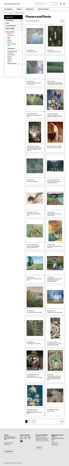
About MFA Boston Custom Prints (58, 438)
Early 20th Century (12, 63)
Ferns (8, 37)
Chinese (9, 58)
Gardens (9, 40)
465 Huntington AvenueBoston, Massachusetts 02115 (9, 438)
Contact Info (54, 443)
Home (5, 13)
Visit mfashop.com (8, 442)
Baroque (9, 56)
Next (62, 21)
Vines (8, 45)
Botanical (9, 33)
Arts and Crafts (11, 54)
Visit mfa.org (7, 444)
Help (53, 441)
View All (12, 28)
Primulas (9, 42)
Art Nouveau (10, 53)
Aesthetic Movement (12, 51)
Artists (7, 23)
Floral (8, 38)
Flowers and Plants (10, 32)
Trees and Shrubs (11, 44)
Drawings (9, 60)
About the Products (43, 9)
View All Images (9, 20)
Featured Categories (10, 25)
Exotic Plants (10, 35)
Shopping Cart (55, 444)
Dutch (8, 61)
